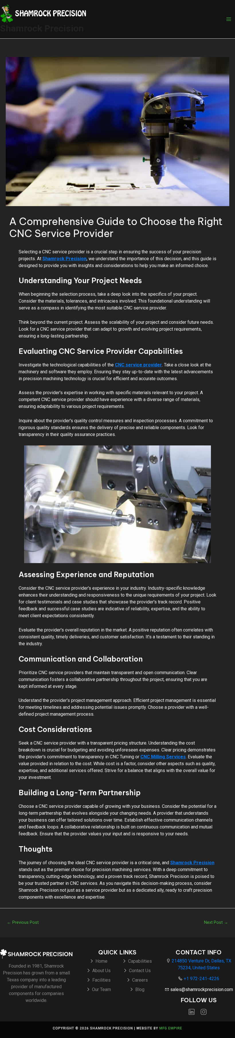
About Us (101, 970)
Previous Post (23, 922)
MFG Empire (170, 1028)
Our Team (101, 989)
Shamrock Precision (42, 28)
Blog (139, 989)
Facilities (101, 980)
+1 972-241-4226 (201, 978)
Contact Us (140, 970)
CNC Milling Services (163, 756)
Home (101, 961)
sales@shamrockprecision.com (201, 989)
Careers (140, 980)
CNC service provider (138, 365)
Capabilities (140, 961)
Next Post (216, 922)
